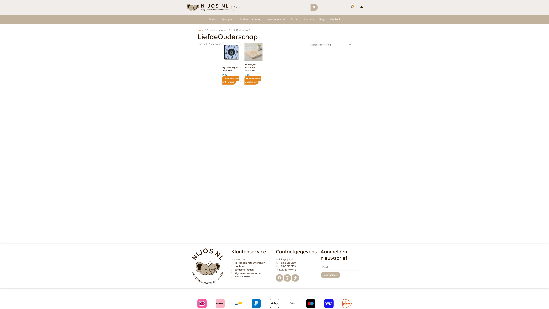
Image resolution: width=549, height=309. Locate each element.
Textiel (294, 19)
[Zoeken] (314, 7)
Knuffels (309, 19)
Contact (335, 19)
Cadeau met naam (251, 19)
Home (212, 19)
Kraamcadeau (276, 19)
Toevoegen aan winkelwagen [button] (230, 80)
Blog (322, 19)
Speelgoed (228, 19)
